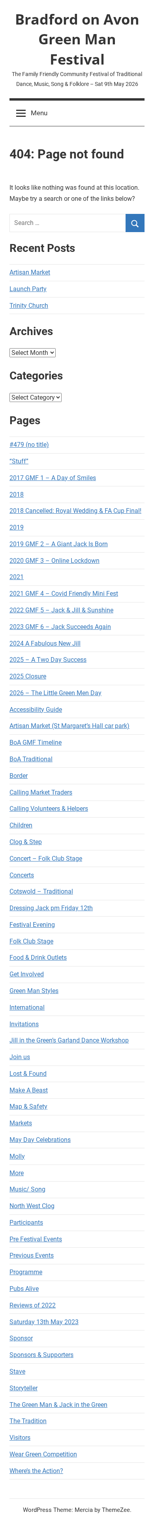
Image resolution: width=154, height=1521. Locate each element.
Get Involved (26, 974)
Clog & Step (25, 842)
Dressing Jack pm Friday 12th (51, 908)
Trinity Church (28, 305)
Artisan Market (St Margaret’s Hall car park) (69, 726)
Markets (20, 1123)
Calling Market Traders (40, 792)
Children (20, 825)
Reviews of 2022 (32, 1305)
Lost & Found (28, 1073)
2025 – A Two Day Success (47, 659)
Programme (25, 1272)
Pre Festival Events (35, 1239)
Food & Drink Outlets (38, 957)
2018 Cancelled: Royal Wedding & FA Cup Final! (75, 511)
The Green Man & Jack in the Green (58, 1405)
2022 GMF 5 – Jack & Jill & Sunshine (61, 610)
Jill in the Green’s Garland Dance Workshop (69, 1040)
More (16, 1173)
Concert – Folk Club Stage (45, 858)
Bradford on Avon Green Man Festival (77, 39)
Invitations (24, 1024)
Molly (17, 1156)
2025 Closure (27, 676)
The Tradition (28, 1421)
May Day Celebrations (40, 1140)
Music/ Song (27, 1189)
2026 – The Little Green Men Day (55, 693)
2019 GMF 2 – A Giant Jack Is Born (58, 544)
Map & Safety (28, 1106)
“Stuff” (18, 461)
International (27, 1007)
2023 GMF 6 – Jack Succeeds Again (60, 627)
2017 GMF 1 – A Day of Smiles (52, 478)
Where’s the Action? (36, 1471)
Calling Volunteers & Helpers (48, 808)
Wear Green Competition (43, 1454)
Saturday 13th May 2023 (44, 1322)
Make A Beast (28, 1090)
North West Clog (31, 1206)
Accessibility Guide (35, 709)
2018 (16, 494)
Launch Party (28, 289)
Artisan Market (29, 272)
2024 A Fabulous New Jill (45, 643)
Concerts (21, 875)
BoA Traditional (31, 759)
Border (18, 776)
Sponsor (21, 1338)
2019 (16, 527)
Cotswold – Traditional (41, 891)
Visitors (19, 1437)
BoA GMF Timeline (35, 742)
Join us (19, 1057)
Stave (17, 1371)
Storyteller (23, 1388)
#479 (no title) (29, 444)
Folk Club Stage (31, 941)
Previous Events (31, 1255)
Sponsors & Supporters (41, 1355)
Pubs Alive (24, 1288)
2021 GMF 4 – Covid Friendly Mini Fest (63, 593)
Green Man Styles (33, 991)
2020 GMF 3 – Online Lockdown (54, 560)
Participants (26, 1222)
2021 (16, 577)
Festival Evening (32, 924)
